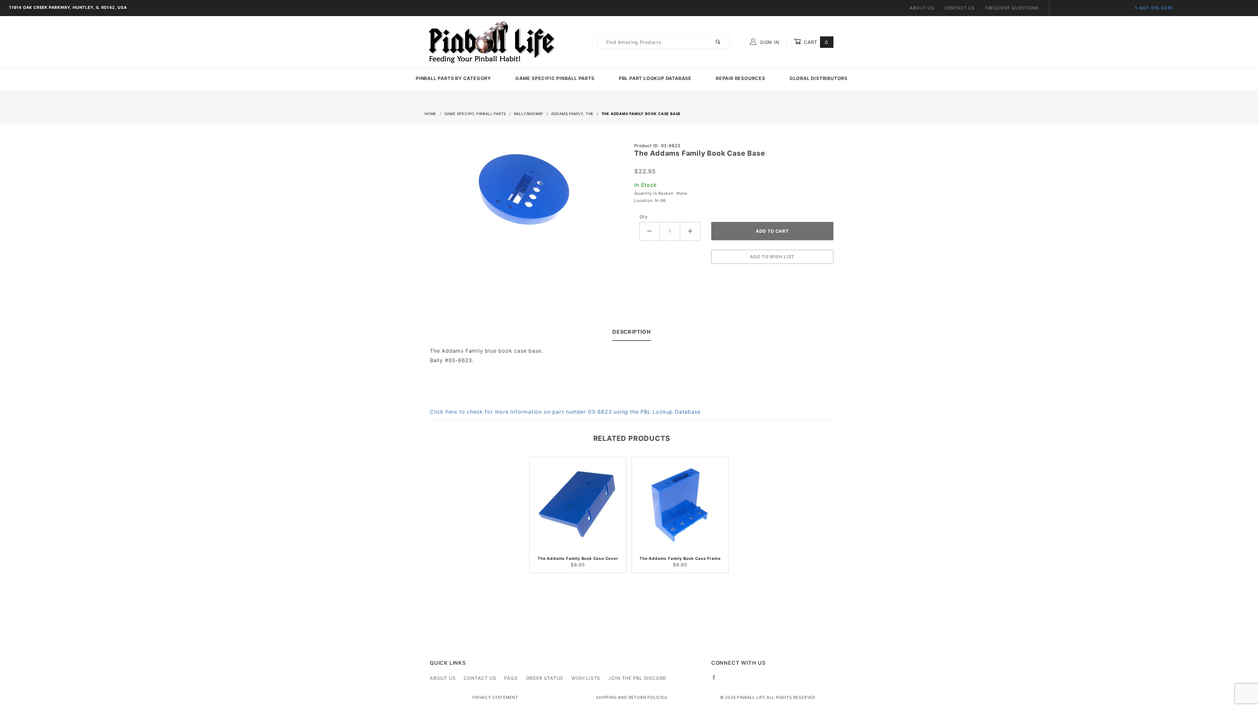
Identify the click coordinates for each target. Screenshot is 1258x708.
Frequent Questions (1012, 7)
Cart (815, 42)
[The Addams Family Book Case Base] (524, 193)
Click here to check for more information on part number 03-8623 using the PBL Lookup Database (565, 411)
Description (631, 331)
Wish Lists (585, 678)
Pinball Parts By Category (453, 78)
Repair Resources (740, 78)
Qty (643, 216)
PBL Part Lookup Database (655, 78)
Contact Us (959, 7)
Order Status (544, 678)
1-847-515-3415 (1153, 7)
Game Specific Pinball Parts (555, 78)
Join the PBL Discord (637, 678)
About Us (922, 7)
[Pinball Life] (490, 41)
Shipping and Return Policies (631, 697)
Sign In (768, 42)
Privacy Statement (495, 697)
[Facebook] (716, 680)
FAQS (510, 678)
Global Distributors (819, 78)
